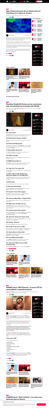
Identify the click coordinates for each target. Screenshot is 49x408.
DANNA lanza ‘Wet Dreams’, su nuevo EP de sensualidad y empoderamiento (24, 77)
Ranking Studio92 (11, 248)
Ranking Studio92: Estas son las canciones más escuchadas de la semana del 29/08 (12, 78)
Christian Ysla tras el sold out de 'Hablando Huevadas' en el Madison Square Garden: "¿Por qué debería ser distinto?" (40, 21)
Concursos (30, 3)
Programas (33, 3)
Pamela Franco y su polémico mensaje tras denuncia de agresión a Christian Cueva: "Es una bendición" (39, 39)
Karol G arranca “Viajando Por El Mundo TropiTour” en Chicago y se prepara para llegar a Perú (36, 91)
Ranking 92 (14, 248)
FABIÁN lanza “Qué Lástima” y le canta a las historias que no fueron (12, 90)
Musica (18, 3)
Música (7, 102)
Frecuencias (37, 3)
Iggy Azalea (10, 53)
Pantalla (15, 3)
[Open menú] (7, 1)
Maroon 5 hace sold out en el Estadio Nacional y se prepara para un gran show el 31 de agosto (37, 386)
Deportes (21, 3)
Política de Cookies (21, 405)
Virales (24, 3)
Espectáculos (11, 3)
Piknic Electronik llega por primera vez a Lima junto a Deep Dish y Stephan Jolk (36, 275)
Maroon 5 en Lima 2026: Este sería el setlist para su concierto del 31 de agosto (24, 90)
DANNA (7, 291)
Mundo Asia (26, 3)
